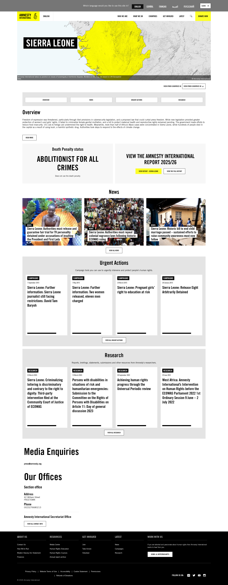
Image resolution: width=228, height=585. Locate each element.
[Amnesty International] (28, 16)
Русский (189, 6)
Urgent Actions (136, 100)
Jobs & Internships (160, 554)
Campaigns (33, 278)
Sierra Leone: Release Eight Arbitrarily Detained (180, 289)
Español (150, 6)
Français (162, 6)
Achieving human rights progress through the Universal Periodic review (134, 384)
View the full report (174, 171)
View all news (114, 250)
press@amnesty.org (32, 464)
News (91, 100)
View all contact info (35, 524)
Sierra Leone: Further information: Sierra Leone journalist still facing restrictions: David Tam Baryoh (44, 296)
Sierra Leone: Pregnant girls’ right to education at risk (136, 289)
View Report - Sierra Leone (148, 171)
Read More (29, 138)
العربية (175, 6)
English (137, 6)
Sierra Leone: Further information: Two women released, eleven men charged (88, 294)
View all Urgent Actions (114, 340)
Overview (46, 100)
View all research (114, 433)
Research (182, 100)
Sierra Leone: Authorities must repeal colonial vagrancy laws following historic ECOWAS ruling (112, 235)
